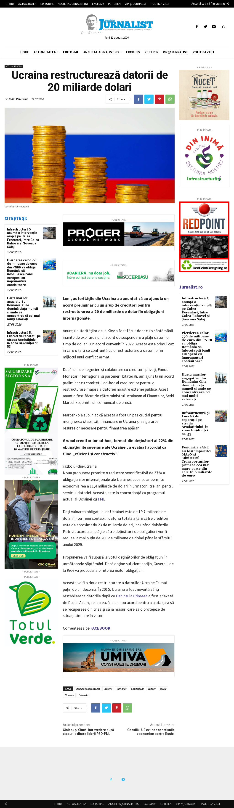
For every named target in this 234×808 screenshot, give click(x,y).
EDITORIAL (97, 804)
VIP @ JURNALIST (186, 804)
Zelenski (83, 695)
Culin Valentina (18, 99)
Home (58, 804)
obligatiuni (137, 688)
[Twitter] (205, 27)
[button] (223, 27)
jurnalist (121, 688)
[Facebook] (197, 27)
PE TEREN (166, 804)
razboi (151, 688)
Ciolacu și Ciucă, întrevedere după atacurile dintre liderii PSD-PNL (88, 732)
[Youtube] (214, 27)
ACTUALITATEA (13, 66)
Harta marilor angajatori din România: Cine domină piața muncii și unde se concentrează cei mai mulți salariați (23, 308)
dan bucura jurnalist (88, 688)
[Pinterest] (159, 99)
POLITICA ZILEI (210, 804)
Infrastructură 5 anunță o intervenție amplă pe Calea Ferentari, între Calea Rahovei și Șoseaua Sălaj (23, 238)
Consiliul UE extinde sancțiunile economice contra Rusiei (151, 732)
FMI (101, 499)
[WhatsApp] (170, 99)
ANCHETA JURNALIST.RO (123, 804)
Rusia (163, 688)
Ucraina (69, 695)
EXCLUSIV (150, 804)
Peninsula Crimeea (131, 596)
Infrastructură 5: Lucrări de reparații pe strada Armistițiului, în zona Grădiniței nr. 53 (24, 340)
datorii (108, 688)
